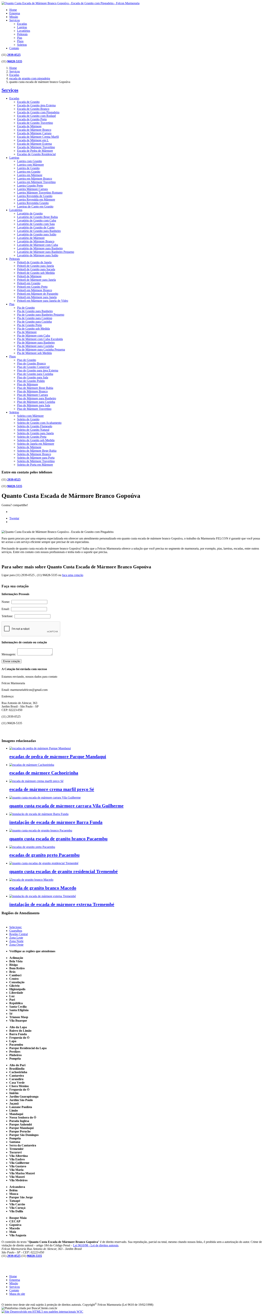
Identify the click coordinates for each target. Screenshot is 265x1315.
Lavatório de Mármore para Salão (37, 255)
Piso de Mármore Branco (32, 391)
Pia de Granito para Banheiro (35, 311)
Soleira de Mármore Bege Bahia (36, 450)
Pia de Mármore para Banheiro (36, 342)
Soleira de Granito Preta (31, 436)
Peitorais (22, 34)
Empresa (14, 13)
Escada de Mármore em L (33, 140)
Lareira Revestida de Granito (34, 196)
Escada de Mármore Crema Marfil (38, 136)
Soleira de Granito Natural (33, 429)
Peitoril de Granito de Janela (34, 262)
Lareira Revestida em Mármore (36, 199)
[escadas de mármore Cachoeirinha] (31, 764)
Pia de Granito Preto (29, 325)
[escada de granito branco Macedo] (31, 879)
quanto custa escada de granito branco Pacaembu (58, 838)
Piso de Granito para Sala (32, 377)
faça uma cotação (72, 575)
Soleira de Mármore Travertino (36, 461)
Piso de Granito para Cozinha (35, 374)
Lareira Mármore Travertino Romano (39, 192)
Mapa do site (17, 1293)
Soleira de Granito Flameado (34, 426)
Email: (6, 609)
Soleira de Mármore (29, 447)
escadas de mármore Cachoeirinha (43, 772)
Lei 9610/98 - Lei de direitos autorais (95, 1245)
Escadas (22, 23)
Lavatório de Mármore (31, 238)
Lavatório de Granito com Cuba (36, 220)
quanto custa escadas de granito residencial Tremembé (63, 871)
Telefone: (8, 616)
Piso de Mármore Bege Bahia (35, 388)
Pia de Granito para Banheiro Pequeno (40, 314)
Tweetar (14, 518)
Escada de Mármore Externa (34, 143)
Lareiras (22, 27)
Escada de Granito (28, 101)
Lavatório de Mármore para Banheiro (40, 248)
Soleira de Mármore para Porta (36, 457)
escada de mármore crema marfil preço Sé (51, 789)
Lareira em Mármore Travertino (36, 182)
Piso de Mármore (27, 384)
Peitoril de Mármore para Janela (36, 279)
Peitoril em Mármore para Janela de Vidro (42, 300)
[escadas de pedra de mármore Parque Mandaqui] (40, 748)
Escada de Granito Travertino (35, 122)
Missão (13, 16)
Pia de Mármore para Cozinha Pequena (41, 349)
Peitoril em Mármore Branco (34, 290)
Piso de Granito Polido (31, 381)
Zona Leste (16, 937)
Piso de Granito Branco (31, 363)
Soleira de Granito (28, 419)
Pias (19, 37)
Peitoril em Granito (28, 283)
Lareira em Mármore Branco (34, 178)
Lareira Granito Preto (30, 185)
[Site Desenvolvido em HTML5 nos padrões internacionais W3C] (42, 1311)
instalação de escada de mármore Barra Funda (55, 822)
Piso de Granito (26, 360)
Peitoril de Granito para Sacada (36, 269)
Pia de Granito (26, 307)
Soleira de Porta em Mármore (35, 464)
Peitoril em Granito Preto (32, 286)
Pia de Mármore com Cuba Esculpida (40, 339)
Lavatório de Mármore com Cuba (37, 244)
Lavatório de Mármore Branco (35, 241)
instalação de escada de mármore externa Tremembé (61, 904)
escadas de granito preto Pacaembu (44, 854)
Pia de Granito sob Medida (33, 328)
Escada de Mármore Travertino (36, 147)
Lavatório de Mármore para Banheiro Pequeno (45, 251)
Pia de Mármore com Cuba (33, 335)
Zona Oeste (16, 944)
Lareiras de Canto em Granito (35, 206)
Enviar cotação (11, 661)
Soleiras (22, 44)
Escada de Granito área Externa (36, 105)
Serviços (14, 20)
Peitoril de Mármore (29, 276)
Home (13, 9)
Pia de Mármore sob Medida (34, 353)
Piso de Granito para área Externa (37, 370)
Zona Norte (16, 941)
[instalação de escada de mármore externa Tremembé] (42, 896)
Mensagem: (9, 654)
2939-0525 (14, 54)
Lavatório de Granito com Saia (36, 224)
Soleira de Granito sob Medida (36, 440)
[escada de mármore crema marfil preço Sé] (36, 781)
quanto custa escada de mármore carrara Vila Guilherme (66, 805)
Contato (14, 48)
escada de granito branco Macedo (42, 887)
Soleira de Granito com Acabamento (39, 422)
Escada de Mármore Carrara (34, 133)
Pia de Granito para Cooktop (34, 318)
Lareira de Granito (28, 168)
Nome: (6, 601)
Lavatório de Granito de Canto (36, 227)
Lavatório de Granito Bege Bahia (37, 217)
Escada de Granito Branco (33, 108)
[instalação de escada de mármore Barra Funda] (38, 814)
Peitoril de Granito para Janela (35, 265)
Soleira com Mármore (30, 415)
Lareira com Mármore (30, 164)
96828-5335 (14, 61)
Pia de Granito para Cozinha (34, 321)
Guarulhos (15, 930)
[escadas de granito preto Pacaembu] (32, 847)
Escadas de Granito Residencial (36, 154)
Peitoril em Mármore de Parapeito (37, 293)
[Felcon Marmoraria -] (70, 3)
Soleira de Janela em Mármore (35, 443)
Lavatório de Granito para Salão (36, 234)
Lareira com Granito (29, 161)
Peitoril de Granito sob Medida (36, 272)
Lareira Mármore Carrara (32, 189)
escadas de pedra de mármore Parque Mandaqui (57, 756)
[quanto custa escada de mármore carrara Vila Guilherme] (45, 797)
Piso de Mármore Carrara (32, 394)
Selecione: (15, 927)
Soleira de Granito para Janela (35, 433)
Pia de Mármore (27, 332)
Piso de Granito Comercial (33, 367)
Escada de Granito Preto (32, 119)
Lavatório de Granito (30, 213)
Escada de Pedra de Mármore (35, 150)
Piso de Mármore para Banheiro (36, 398)
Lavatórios (23, 30)
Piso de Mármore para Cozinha (36, 401)
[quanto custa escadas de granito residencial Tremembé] (43, 863)
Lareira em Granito (28, 171)
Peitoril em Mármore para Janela (37, 297)
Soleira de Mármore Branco (34, 454)
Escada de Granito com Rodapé (36, 115)
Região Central (18, 934)
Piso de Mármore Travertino (34, 408)
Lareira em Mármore (29, 175)
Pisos (20, 41)
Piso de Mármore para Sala (33, 405)
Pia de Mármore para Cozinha (35, 346)
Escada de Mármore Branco (34, 129)
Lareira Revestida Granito (33, 203)
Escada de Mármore (29, 126)
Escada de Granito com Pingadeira (38, 112)
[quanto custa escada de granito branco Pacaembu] (40, 830)
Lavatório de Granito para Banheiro (39, 231)
